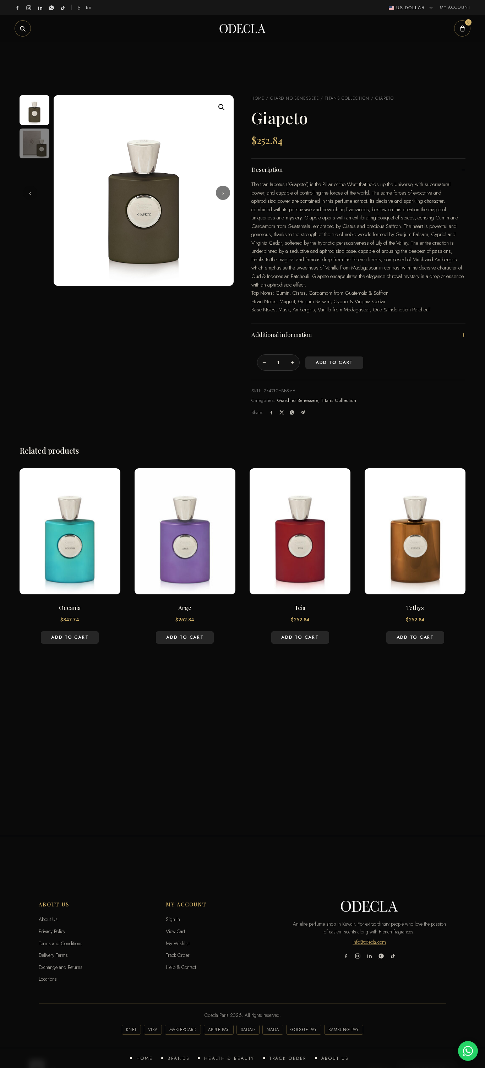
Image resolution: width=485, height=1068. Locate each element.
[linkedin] (40, 7)
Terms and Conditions (60, 943)
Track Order (287, 1058)
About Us (335, 1058)
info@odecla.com (369, 942)
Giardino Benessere (294, 98)
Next (223, 193)
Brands (178, 1058)
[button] (221, 107)
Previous (30, 193)
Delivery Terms (53, 955)
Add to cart (334, 362)
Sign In (173, 919)
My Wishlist (178, 943)
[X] (281, 412)
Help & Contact (181, 967)
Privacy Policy (52, 931)
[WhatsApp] (292, 412)
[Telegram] (302, 412)
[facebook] (17, 7)
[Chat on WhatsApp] (468, 1051)
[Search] (23, 28)
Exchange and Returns (60, 967)
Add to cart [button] (69, 637)
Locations (48, 978)
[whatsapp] (51, 7)
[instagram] (29, 7)
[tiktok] (63, 7)
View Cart (175, 931)
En (89, 7)
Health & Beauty (229, 1058)
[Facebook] (271, 412)
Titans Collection (347, 98)
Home (144, 1058)
